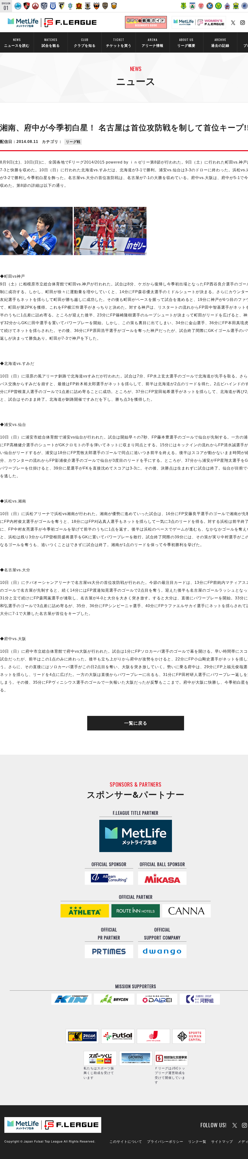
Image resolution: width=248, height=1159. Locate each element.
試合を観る (51, 42)
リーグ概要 (186, 42)
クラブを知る (85, 42)
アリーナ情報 (152, 42)
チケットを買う (119, 42)
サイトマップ (222, 1141)
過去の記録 (220, 42)
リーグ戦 (73, 142)
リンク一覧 (197, 1141)
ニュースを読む (17, 42)
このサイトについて (125, 1141)
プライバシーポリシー (165, 1141)
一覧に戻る (135, 723)
